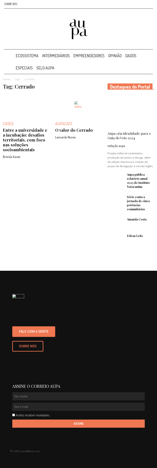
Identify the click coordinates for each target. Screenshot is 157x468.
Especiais (24, 67)
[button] (148, 56)
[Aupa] (78, 29)
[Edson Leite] (116, 239)
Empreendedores (88, 55)
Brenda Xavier (11, 157)
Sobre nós (10, 4)
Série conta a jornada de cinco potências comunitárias (138, 203)
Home (6, 79)
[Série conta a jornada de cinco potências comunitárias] (116, 200)
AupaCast (64, 123)
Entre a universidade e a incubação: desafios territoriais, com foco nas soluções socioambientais (25, 139)
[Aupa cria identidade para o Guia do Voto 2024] (131, 111)
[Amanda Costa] (116, 223)
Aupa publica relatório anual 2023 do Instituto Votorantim (138, 181)
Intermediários (56, 55)
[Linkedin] (136, 4)
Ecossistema (27, 55)
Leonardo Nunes (65, 137)
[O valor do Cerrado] (78, 105)
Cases (8, 123)
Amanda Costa (137, 219)
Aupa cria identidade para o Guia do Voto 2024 (129, 135)
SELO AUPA (45, 67)
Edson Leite (135, 236)
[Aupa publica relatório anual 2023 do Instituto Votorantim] (116, 178)
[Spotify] (143, 4)
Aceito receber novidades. (33, 415)
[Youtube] (150, 4)
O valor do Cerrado (74, 130)
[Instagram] (130, 4)
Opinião (115, 55)
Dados (130, 55)
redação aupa (116, 146)
